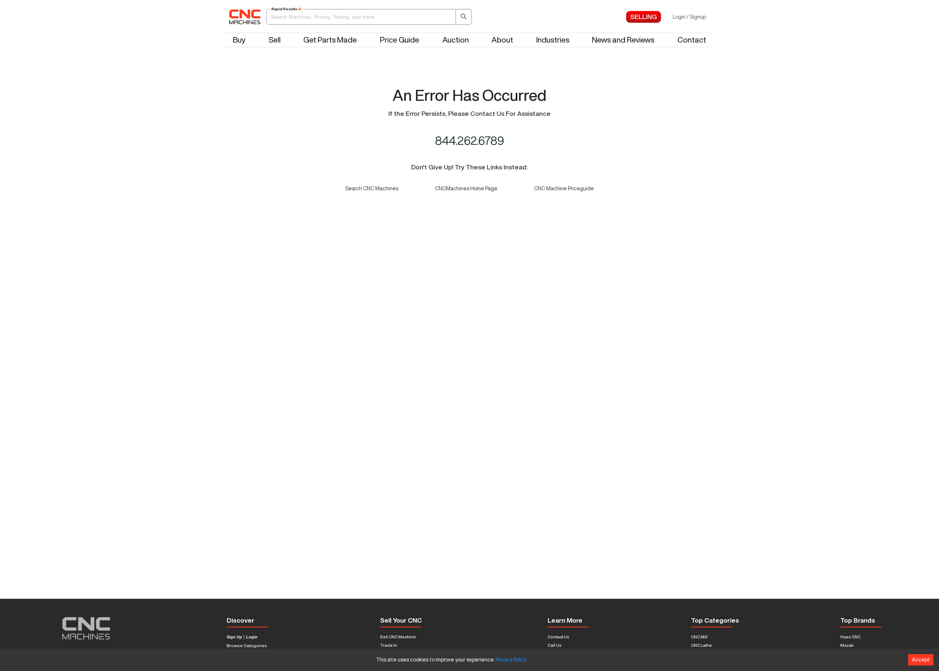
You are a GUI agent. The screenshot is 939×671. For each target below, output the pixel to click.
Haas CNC (850, 637)
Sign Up (234, 637)
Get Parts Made (330, 40)
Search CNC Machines (371, 188)
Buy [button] (239, 40)
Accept (921, 659)
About (502, 40)
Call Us (555, 645)
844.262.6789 (469, 140)
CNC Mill (699, 637)
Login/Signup (689, 16)
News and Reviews (623, 40)
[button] (369, 17)
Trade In (388, 645)
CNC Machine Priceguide (564, 188)
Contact (691, 40)
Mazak (847, 645)
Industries (552, 40)
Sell (274, 40)
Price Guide (399, 40)
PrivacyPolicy (511, 659)
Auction (455, 40)
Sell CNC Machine (398, 637)
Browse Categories (247, 646)
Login (251, 637)
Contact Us (558, 637)
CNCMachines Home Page (466, 188)
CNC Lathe (701, 645)
